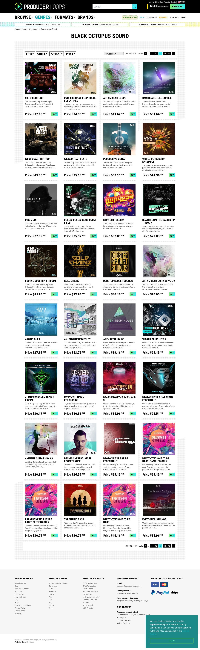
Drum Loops (88, 589)
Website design (21, 642)
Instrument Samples (91, 597)
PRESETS (163, 17)
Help (161, 2)
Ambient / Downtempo (58, 583)
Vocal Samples (88, 605)
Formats (64, 17)
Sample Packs (20, 583)
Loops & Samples (90, 600)
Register (167, 2)
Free (183, 17)
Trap (51, 608)
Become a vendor (22, 589)
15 (169, 54)
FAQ (16, 600)
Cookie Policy (20, 611)
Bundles (174, 17)
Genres (42, 17)
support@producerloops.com (129, 586)
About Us (18, 591)
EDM (51, 589)
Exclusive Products (90, 591)
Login (173, 2)
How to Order (20, 597)
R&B (50, 600)
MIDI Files (87, 602)
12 (156, 54)
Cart (178, 6)
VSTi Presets (88, 608)
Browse (23, 17)
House (51, 594)
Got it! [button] (172, 641)
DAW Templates (89, 586)
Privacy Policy (20, 608)
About (151, 2)
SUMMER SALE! (130, 17)
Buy (55, 114)
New (142, 17)
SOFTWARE (151, 17)
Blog (157, 2)
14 (165, 54)
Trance (51, 605)
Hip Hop (52, 591)
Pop (50, 597)
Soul (50, 602)
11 (152, 54)
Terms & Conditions (23, 605)
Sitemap (18, 613)
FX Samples (87, 594)
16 (173, 54)
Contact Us (19, 594)
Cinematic (53, 586)
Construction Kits (90, 583)
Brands (85, 17)
